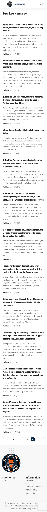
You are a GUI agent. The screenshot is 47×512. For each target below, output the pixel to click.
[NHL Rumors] (16, 4)
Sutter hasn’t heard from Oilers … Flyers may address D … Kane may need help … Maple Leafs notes (23, 302)
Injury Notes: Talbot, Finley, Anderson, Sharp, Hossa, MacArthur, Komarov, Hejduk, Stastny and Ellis (23, 28)
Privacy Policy (31, 509)
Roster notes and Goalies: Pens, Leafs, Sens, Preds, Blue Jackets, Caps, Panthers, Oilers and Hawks (23, 64)
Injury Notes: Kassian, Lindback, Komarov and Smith (23, 132)
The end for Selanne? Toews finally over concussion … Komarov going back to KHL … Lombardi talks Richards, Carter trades (22, 269)
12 (37, 439)
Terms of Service (16, 509)
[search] (35, 4)
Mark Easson (7, 54)
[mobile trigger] (5, 4)
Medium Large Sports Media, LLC (23, 503)
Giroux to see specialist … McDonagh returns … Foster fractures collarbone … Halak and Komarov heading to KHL (23, 233)
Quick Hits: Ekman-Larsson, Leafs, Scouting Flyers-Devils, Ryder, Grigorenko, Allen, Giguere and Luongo (22, 163)
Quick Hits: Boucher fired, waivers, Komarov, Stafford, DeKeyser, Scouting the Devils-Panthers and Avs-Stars (23, 100)
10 (27, 439)
